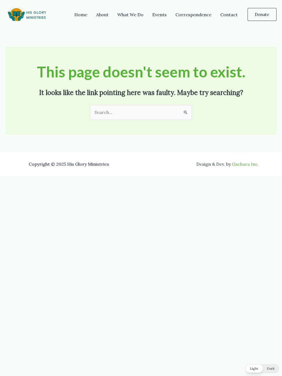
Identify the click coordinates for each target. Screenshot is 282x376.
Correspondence (193, 14)
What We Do (130, 14)
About (102, 14)
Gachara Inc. (245, 164)
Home (80, 14)
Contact (229, 14)
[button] (262, 14)
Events (159, 14)
